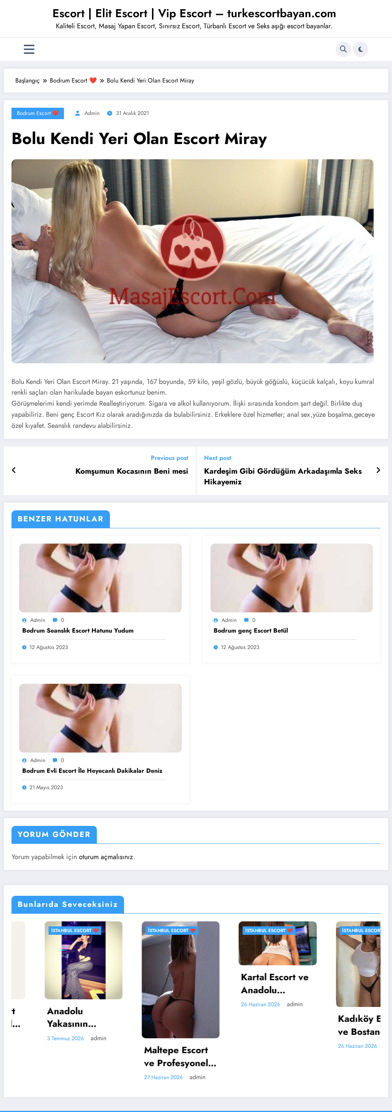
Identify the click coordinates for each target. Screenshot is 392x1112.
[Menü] (29, 49)
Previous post (169, 457)
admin (92, 113)
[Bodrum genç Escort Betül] (292, 577)
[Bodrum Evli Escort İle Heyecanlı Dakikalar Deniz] (100, 717)
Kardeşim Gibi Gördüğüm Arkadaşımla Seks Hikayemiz (283, 476)
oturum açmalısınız (106, 857)
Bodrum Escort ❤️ (38, 113)
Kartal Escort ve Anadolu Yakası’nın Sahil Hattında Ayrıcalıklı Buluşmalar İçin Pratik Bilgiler (223, 983)
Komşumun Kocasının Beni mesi (131, 471)
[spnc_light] (360, 49)
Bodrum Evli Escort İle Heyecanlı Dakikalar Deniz (92, 771)
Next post (217, 457)
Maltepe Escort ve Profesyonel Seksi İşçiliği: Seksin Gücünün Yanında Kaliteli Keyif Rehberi (127, 1056)
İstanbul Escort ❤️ (120, 930)
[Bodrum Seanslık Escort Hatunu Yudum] (100, 577)
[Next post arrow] (378, 471)
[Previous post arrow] (13, 471)
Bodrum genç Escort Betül (251, 630)
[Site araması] (343, 49)
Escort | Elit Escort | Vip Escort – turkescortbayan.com (194, 13)
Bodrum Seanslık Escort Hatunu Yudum (78, 630)
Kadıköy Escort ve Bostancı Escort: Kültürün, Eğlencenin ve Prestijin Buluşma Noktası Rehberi (322, 1025)
